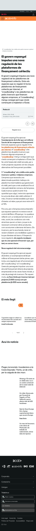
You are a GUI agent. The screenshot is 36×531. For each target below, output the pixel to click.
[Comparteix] (33, 124)
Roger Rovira (22, 418)
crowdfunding (19, 150)
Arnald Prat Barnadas (7, 324)
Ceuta (27, 11)
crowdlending (7, 157)
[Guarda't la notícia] (27, 124)
